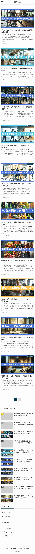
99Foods (17, 2)
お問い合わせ (7, 528)
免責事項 (5, 536)
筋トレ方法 (7, 512)
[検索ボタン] (33, 2)
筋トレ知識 (7, 516)
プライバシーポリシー (9, 532)
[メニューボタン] (2, 2)
